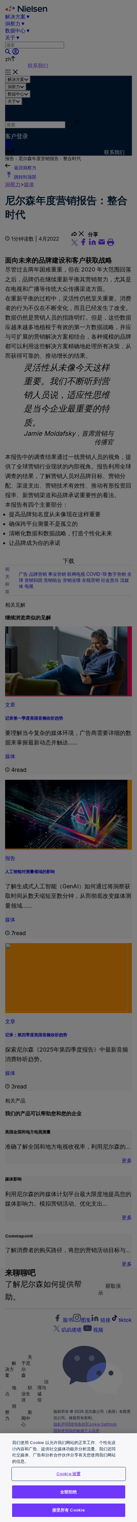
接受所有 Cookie (68, 1509)
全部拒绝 (68, 1491)
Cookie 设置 (68, 1473)
